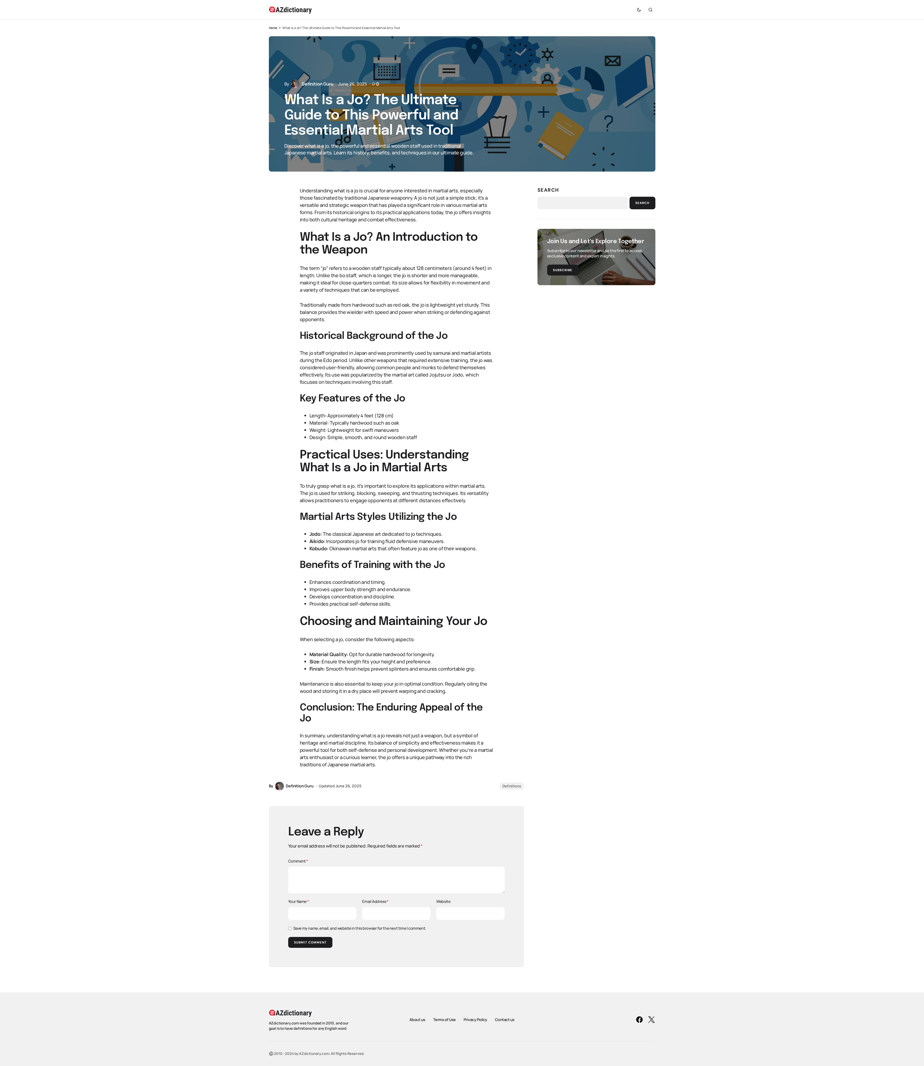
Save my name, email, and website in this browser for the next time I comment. (359, 928)
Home (273, 28)
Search (548, 190)
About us (417, 1019)
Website (443, 901)
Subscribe (562, 270)
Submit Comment (310, 942)
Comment (298, 861)
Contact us (505, 1019)
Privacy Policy (475, 1019)
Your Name (298, 901)
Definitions (511, 786)
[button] (639, 10)
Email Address (375, 901)
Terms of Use (444, 1019)
